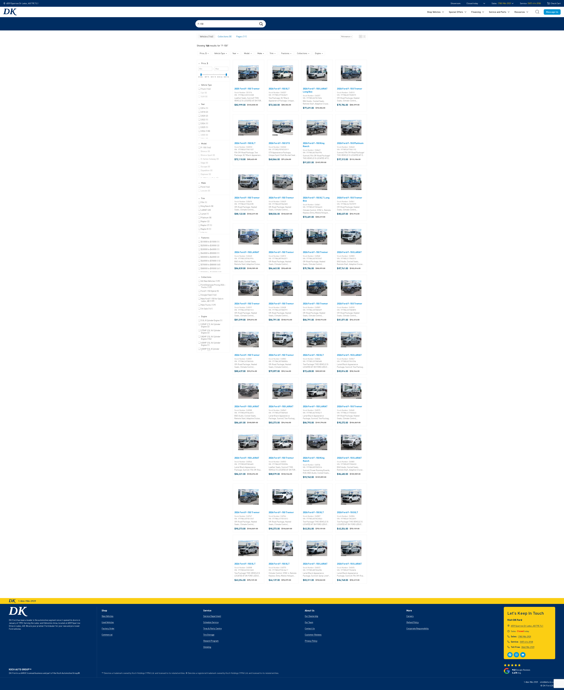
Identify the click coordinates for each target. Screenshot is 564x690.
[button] (360, 36)
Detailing (207, 647)
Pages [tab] (241, 36)
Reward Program (211, 640)
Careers (410, 616)
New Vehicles (107, 616)
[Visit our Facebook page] (510, 654)
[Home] (10, 12)
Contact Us (310, 628)
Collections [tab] (224, 36)
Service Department (212, 616)
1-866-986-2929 (531, 682)
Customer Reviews (313, 634)
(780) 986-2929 (524, 636)
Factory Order (108, 628)
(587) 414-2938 (534, 3)
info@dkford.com (547, 682)
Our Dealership (311, 616)
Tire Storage (208, 634)
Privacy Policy (311, 640)
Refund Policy (412, 622)
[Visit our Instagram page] (516, 654)
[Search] (261, 24)
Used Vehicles (108, 622)
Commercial (107, 634)
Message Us (552, 12)
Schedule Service (211, 622)
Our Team (309, 622)
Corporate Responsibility (417, 628)
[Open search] (537, 12)
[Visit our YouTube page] (523, 654)
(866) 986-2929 (527, 647)
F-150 (224, 45)
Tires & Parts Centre (212, 628)
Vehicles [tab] (206, 36)
